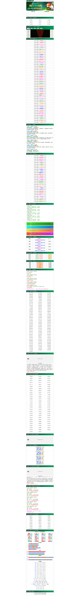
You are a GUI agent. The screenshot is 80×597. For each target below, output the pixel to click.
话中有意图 (49, 314)
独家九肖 (31, 380)
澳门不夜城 (31, 343)
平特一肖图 (31, 299)
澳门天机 (49, 528)
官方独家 (48, 388)
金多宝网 (48, 427)
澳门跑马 (40, 24)
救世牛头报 (40, 311)
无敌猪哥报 (40, 305)
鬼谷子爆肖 (40, 342)
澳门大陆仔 (31, 319)
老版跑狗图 (40, 296)
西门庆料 (40, 386)
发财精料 (48, 390)
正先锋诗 (31, 526)
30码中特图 (31, 302)
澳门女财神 (40, 329)
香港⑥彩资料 (47, 11)
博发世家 (48, 411)
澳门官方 (48, 407)
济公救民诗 (49, 337)
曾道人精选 (40, 303)
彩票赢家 (40, 421)
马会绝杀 (40, 427)
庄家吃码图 (49, 322)
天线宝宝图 (49, 302)
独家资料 (40, 380)
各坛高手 (48, 423)
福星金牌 (40, 388)
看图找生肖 (31, 326)
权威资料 (40, 378)
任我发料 (40, 415)
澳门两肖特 (40, 334)
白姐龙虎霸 (40, 317)
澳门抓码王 (40, 302)
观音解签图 (49, 311)
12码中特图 (31, 348)
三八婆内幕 (31, 308)
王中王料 (40, 394)
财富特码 (31, 523)
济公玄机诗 (49, 297)
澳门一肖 (31, 384)
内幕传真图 (40, 331)
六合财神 (48, 394)
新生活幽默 (49, 300)
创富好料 (31, 392)
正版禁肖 (49, 517)
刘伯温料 (40, 405)
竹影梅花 (31, 386)
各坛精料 (31, 411)
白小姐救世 (40, 325)
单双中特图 (40, 348)
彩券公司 (31, 409)
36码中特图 (40, 323)
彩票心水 (48, 417)
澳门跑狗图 (40, 294)
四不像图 (31, 24)
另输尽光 (40, 523)
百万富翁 (40, 409)
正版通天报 (49, 306)
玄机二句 (49, 526)
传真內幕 (31, 415)
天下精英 (31, 407)
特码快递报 (49, 305)
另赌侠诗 (31, 517)
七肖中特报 (49, 308)
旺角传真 (31, 388)
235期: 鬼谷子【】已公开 (40, 103)
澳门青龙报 (49, 329)
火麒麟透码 (40, 297)
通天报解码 (31, 351)
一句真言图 (31, 306)
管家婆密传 (49, 317)
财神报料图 (31, 346)
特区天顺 (40, 411)
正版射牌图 (40, 349)
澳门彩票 (31, 427)
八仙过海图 (31, 349)
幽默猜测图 (31, 340)
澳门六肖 (40, 382)
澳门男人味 (49, 323)
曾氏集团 (31, 419)
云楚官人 (40, 384)
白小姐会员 (40, 320)
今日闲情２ (40, 337)
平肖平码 (48, 425)
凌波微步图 (40, 322)
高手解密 (31, 376)
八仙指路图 (49, 348)
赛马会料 (40, 431)
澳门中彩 (48, 392)
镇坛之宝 (31, 417)
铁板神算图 (49, 345)
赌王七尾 (40, 528)
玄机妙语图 (31, 297)
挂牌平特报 (40, 308)
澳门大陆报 (31, 322)
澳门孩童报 (49, 349)
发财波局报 (31, 323)
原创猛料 (40, 423)
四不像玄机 (31, 300)
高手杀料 (48, 380)
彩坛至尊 (48, 413)
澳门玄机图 (49, 296)
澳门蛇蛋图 (31, 325)
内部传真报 (31, 311)
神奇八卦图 (40, 328)
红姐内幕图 (31, 320)
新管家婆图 (49, 343)
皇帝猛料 (48, 386)
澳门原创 (48, 421)
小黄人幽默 (40, 300)
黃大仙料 (31, 423)
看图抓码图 (31, 328)
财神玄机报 (31, 331)
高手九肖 (31, 382)
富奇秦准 (48, 384)
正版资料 (31, 378)
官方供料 (48, 405)
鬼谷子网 (31, 429)
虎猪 (40, 582)
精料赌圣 (40, 417)
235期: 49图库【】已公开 (40, 40)
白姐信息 (40, 419)
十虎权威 (40, 413)
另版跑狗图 (31, 296)
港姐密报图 (49, 320)
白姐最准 (31, 431)
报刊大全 (48, 378)
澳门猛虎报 (49, 334)
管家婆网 (40, 429)
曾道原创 (48, 429)
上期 (28, 358)
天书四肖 (31, 522)
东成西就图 (49, 346)
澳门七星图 (49, 340)
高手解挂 (48, 376)
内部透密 (40, 526)
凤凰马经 (48, 409)
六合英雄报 (40, 314)
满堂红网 (31, 421)
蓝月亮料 (31, 413)
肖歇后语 (49, 520)
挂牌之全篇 (49, 294)
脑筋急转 (40, 520)
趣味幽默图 (49, 328)
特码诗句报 (49, 299)
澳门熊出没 (49, 326)
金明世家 (40, 407)
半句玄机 (40, 525)
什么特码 (31, 520)
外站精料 (40, 425)
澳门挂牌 (40, 376)
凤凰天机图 (40, 326)
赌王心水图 (40, 345)
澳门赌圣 (48, 415)
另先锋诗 (31, 528)
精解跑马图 (31, 294)
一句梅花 (49, 525)
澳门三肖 (48, 382)
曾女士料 (48, 419)
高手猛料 (31, 425)
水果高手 (40, 392)
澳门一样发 (31, 303)
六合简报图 (31, 314)
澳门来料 (31, 394)
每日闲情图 (49, 331)
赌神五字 (40, 522)
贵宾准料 (31, 390)
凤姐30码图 (31, 317)
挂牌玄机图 (49, 325)
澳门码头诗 (31, 334)
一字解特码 (40, 299)
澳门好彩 (31, 405)
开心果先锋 (31, 337)
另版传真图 (49, 303)
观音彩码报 (49, 342)
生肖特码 (31, 525)
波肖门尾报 (49, 319)
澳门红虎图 (40, 340)
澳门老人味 (31, 329)
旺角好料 (40, 390)
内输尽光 (40, 517)
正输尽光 (49, 523)
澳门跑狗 (48, 24)
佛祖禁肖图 (40, 306)
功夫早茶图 (31, 342)
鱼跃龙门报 (31, 305)
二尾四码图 (40, 346)
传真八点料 (40, 319)
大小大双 (49, 522)
